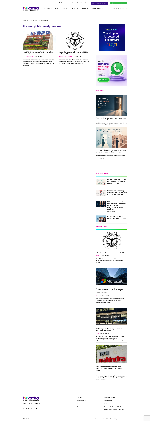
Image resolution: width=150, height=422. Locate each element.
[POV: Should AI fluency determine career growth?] (101, 218)
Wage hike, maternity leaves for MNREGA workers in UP (73, 53)
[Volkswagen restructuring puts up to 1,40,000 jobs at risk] (111, 316)
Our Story (61, 3)
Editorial (106, 404)
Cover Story (108, 400)
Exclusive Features (28, 56)
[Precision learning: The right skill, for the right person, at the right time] (101, 182)
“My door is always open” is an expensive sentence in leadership (111, 119)
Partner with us (71, 3)
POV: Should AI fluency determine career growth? (116, 217)
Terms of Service (123, 419)
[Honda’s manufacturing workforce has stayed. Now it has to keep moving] (101, 193)
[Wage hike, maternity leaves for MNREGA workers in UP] (75, 40)
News (56, 8)
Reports (85, 8)
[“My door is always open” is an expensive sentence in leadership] (111, 105)
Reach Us (80, 3)
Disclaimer (97, 419)
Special (65, 8)
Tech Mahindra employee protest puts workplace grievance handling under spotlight (109, 368)
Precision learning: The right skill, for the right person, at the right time (117, 181)
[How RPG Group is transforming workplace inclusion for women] (39, 40)
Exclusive (47, 8)
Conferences (96, 8)
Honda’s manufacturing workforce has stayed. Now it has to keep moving (117, 192)
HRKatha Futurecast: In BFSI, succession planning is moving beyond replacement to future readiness (116, 205)
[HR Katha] (31, 9)
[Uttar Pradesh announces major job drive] (111, 240)
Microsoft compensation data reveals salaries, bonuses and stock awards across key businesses (111, 291)
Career (87, 3)
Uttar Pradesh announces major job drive (110, 253)
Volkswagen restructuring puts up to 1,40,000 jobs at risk (109, 329)
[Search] (126, 9)
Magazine (75, 8)
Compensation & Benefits (65, 56)
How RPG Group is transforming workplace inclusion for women (38, 53)
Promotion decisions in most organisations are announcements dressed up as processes (111, 151)
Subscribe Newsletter (99, 3)
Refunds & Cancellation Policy (109, 419)
